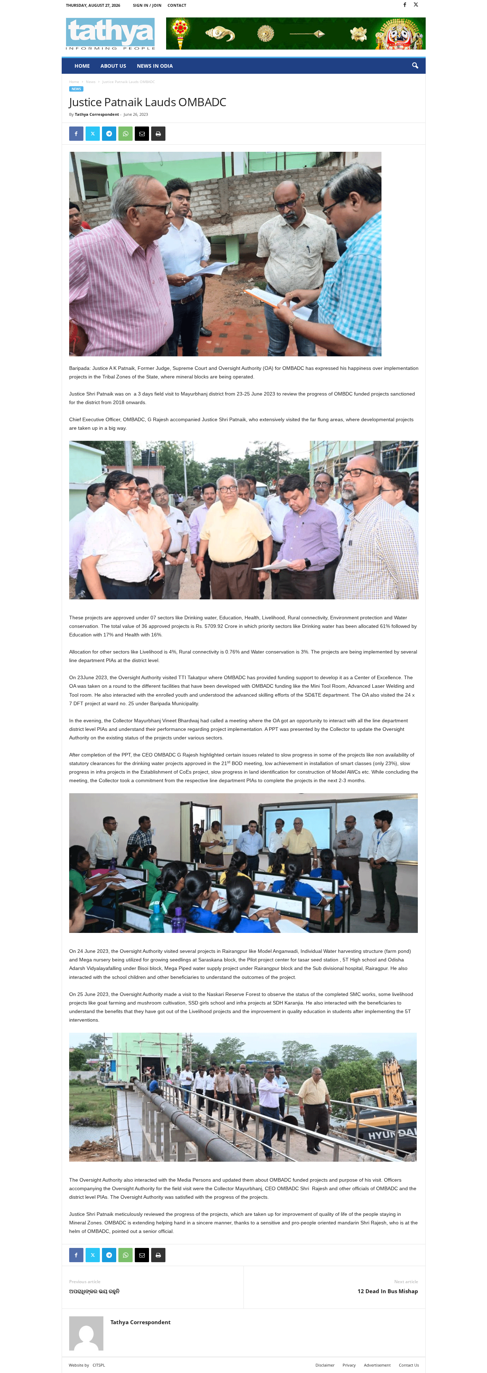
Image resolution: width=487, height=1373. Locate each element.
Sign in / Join (147, 5)
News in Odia (155, 65)
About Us (113, 65)
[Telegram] (109, 134)
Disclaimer (325, 1365)
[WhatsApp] (125, 134)
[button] (415, 66)
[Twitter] (416, 5)
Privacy (349, 1365)
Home (82, 65)
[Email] (142, 134)
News (91, 81)
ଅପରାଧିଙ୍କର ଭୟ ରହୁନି (94, 1291)
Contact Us (409, 1365)
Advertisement (377, 1365)
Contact (177, 5)
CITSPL (99, 1365)
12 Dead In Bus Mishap (388, 1291)
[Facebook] (405, 5)
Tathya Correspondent (97, 114)
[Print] (158, 134)
